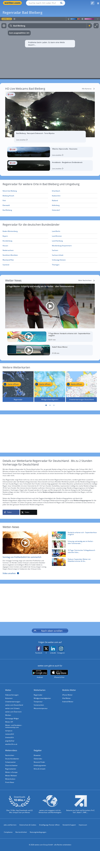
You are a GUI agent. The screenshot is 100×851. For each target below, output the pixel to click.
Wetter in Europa (11, 772)
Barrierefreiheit (21, 832)
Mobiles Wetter (69, 690)
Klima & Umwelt (39, 769)
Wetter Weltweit (11, 775)
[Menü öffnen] (97, 3)
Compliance (8, 832)
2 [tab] (50, 405)
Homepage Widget (12, 718)
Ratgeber (38, 750)
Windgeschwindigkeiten (42, 698)
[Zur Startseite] (13, 3)
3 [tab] (54, 405)
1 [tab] (46, 405)
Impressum (83, 825)
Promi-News (9, 782)
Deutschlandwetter (12, 759)
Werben (8, 715)
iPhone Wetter (67, 695)
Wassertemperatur (41, 708)
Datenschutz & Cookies (27, 825)
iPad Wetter (66, 698)
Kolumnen (8, 698)
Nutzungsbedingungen (38, 832)
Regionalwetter (10, 769)
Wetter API (9, 722)
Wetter (8, 690)
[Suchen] (61, 3)
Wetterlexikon (10, 779)
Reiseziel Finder (39, 762)
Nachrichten (9, 755)
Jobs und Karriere (10, 825)
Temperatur (38, 702)
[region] (50, 48)
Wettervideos (11, 750)
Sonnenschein (39, 705)
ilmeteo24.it (9, 737)
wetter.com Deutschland (14, 705)
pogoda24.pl (9, 741)
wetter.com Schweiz (12, 708)
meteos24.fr (9, 734)
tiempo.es (8, 731)
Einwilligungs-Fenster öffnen (49, 825)
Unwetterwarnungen (12, 702)
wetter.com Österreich (13, 712)
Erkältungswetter (40, 765)
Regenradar (38, 695)
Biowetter (37, 755)
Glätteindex (38, 759)
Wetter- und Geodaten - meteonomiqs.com (13, 726)
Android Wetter (67, 702)
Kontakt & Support (69, 825)
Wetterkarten (39, 690)
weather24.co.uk (11, 744)
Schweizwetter (10, 762)
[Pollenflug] (92, 3)
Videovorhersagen (11, 695)
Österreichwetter (11, 765)
